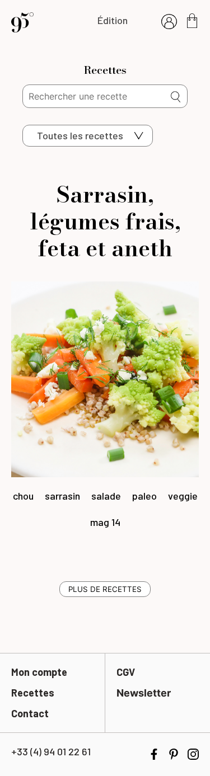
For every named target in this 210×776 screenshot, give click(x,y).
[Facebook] (154, 753)
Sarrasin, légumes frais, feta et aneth (105, 221)
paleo (144, 496)
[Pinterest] (173, 753)
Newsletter (143, 693)
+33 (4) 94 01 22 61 (51, 751)
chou (23, 496)
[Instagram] (193, 753)
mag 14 (105, 522)
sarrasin (62, 496)
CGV (125, 672)
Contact (30, 713)
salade (106, 496)
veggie (183, 496)
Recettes (32, 692)
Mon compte (39, 672)
